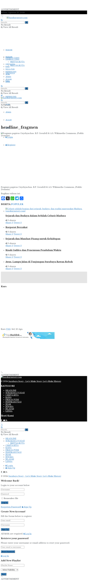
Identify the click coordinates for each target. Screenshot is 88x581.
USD (8, 329)
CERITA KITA (10, 73)
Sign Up (11, 468)
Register (11, 145)
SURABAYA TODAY (12, 58)
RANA (8, 66)
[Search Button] (26, 22)
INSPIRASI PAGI (11, 96)
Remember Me (11, 498)
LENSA (8, 82)
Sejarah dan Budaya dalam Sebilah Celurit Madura (36, 215)
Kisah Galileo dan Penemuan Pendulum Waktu (33, 250)
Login (10, 137)
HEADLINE (9, 50)
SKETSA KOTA (17, 65)
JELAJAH (9, 79)
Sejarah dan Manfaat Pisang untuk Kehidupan (33, 238)
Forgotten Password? (11, 507)
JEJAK (8, 74)
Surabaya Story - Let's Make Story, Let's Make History (34, 381)
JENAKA (8, 112)
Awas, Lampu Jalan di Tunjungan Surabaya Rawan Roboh (39, 261)
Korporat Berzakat (17, 227)
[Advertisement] (28, 4)
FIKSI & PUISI (10, 69)
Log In (28, 534)
